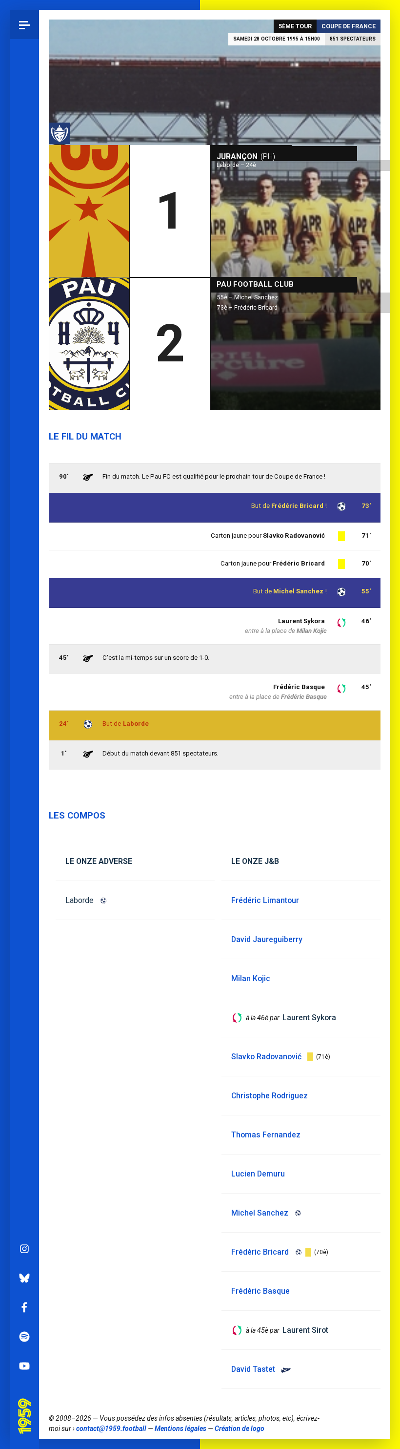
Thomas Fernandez (265, 1134)
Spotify (24, 1336)
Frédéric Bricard (297, 505)
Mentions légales (180, 1428)
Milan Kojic (312, 630)
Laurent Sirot (305, 1330)
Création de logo (239, 1428)
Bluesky (24, 1278)
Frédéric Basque (299, 687)
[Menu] (24, 24)
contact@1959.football (111, 1428)
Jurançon (246, 156)
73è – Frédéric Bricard (247, 307)
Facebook (24, 1307)
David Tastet (253, 1369)
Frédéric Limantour (265, 900)
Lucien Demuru (258, 1173)
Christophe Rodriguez (269, 1095)
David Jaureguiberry (266, 939)
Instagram (24, 1248)
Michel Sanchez (298, 591)
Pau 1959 (27, 1404)
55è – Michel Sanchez (247, 297)
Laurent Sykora (301, 621)
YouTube (24, 1366)
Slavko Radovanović (294, 535)
